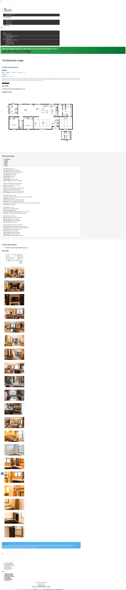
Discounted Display (10, 14)
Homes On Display (8, 10)
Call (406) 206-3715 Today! (16, 51)
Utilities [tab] (6, 162)
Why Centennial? (8, 16)
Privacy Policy (35, 589)
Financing (8, 21)
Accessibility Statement (58, 589)
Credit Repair (10, 42)
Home (5, 8)
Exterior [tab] (6, 160)
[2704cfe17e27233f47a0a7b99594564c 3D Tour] (13, 89)
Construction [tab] (7, 159)
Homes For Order (7, 9)
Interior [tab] (6, 161)
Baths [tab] (6, 164)
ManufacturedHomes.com (48, 589)
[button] (30, 27)
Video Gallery (9, 24)
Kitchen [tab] (6, 165)
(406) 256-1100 (41, 585)
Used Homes (8, 15)
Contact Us (6, 25)
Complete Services (10, 20)
